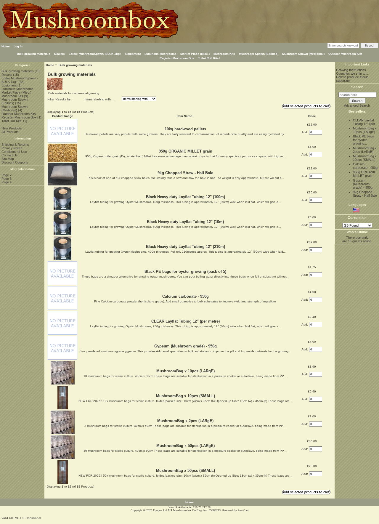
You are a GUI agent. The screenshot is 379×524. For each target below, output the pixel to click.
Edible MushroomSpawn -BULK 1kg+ (95, 53)
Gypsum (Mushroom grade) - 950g (185, 346)
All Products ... (11, 132)
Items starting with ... (99, 99)
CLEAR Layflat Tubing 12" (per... (365, 122)
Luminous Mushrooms (160, 53)
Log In (18, 46)
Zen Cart (243, 510)
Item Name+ (185, 116)
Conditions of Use (14, 151)
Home (5, 46)
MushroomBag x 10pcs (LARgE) (185, 371)
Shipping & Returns (15, 144)
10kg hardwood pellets (185, 129)
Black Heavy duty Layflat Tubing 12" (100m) (185, 197)
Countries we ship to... (352, 73)
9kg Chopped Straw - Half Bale (185, 173)
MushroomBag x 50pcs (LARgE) (185, 445)
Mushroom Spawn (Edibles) (258, 53)
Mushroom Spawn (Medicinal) (303, 53)
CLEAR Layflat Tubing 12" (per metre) (185, 321)
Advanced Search (357, 105)
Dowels (59, 53)
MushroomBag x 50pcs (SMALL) (185, 470)
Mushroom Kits (224, 53)
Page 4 (6, 182)
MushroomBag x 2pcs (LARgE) (185, 421)
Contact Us (9, 155)
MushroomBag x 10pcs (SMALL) (185, 396)
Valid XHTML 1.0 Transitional (21, 518)
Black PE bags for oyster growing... (363, 139)
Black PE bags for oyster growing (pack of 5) (185, 271)
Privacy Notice (12, 148)
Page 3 (6, 178)
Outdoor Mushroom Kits (345, 53)
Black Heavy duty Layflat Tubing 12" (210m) (185, 246)
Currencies (357, 218)
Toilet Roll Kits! (209, 58)
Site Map (7, 159)
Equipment (133, 53)
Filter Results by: (59, 99)
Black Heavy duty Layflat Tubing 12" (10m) (185, 221)
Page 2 (6, 175)
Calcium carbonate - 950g (185, 296)
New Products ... (13, 128)
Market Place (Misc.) (195, 53)
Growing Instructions (351, 70)
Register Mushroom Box (177, 58)
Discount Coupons (14, 162)
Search (357, 87)
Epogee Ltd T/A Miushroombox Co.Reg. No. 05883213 (187, 510)
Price (312, 116)
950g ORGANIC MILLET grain (185, 151)
